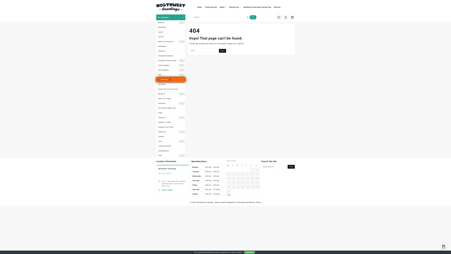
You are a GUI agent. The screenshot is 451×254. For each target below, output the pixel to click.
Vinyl (160, 155)
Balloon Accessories (165, 41)
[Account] (286, 17)
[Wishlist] (279, 17)
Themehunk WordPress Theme (249, 202)
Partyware (162, 103)
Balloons (161, 22)
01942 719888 (167, 190)
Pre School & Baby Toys (167, 108)
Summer (161, 136)
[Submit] (253, 17)
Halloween (164, 79)
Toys (160, 141)
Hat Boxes (162, 84)
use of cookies (236, 252)
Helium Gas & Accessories (168, 89)
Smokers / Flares (164, 122)
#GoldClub (162, 27)
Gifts (160, 75)
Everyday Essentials (165, 56)
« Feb (228, 195)
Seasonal (161, 117)
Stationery (162, 132)
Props (160, 113)
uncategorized (163, 151)
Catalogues (162, 46)
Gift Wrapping (163, 70)
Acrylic (160, 32)
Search (291, 166)
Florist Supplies (164, 65)
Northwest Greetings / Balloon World (211, 202)
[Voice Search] (248, 17)
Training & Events (164, 146)
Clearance (162, 51)
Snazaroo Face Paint (165, 127)
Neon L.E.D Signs (164, 98)
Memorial (161, 94)
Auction (161, 37)
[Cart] (292, 17)
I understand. (249, 252)
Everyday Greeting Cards (167, 60)
